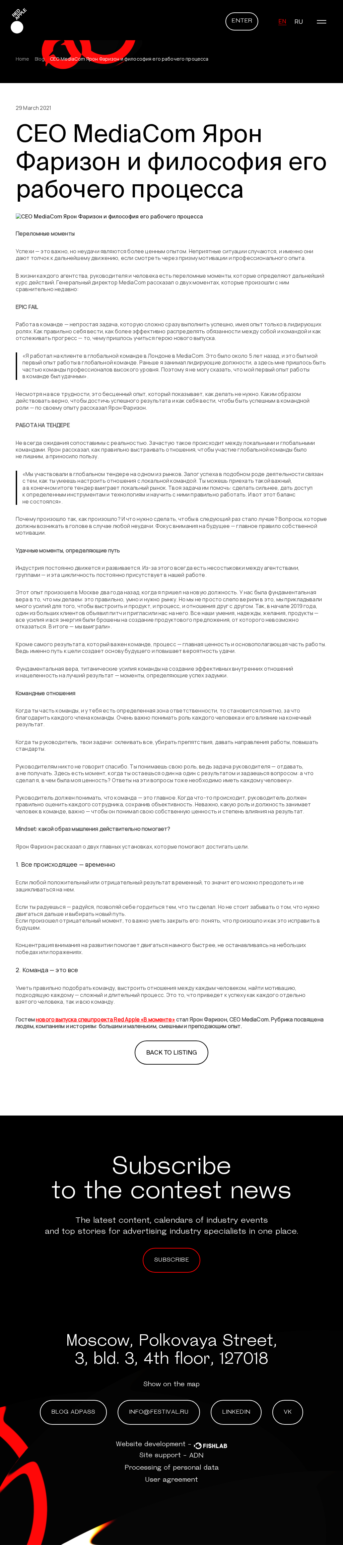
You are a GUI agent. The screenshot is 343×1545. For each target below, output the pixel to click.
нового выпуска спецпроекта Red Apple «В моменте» (105, 1019)
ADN (196, 1456)
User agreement (171, 1480)
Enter (241, 21)
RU (298, 21)
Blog (40, 59)
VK (288, 1412)
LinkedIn (236, 1412)
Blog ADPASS (73, 1412)
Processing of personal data (172, 1468)
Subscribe (171, 1260)
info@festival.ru (159, 1412)
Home (22, 59)
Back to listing (171, 1052)
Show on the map (171, 1384)
